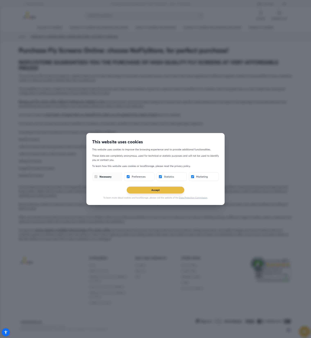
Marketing (202, 176)
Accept (155, 190)
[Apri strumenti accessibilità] (6, 332)
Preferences (139, 176)
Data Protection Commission (193, 197)
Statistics (169, 176)
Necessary (106, 176)
